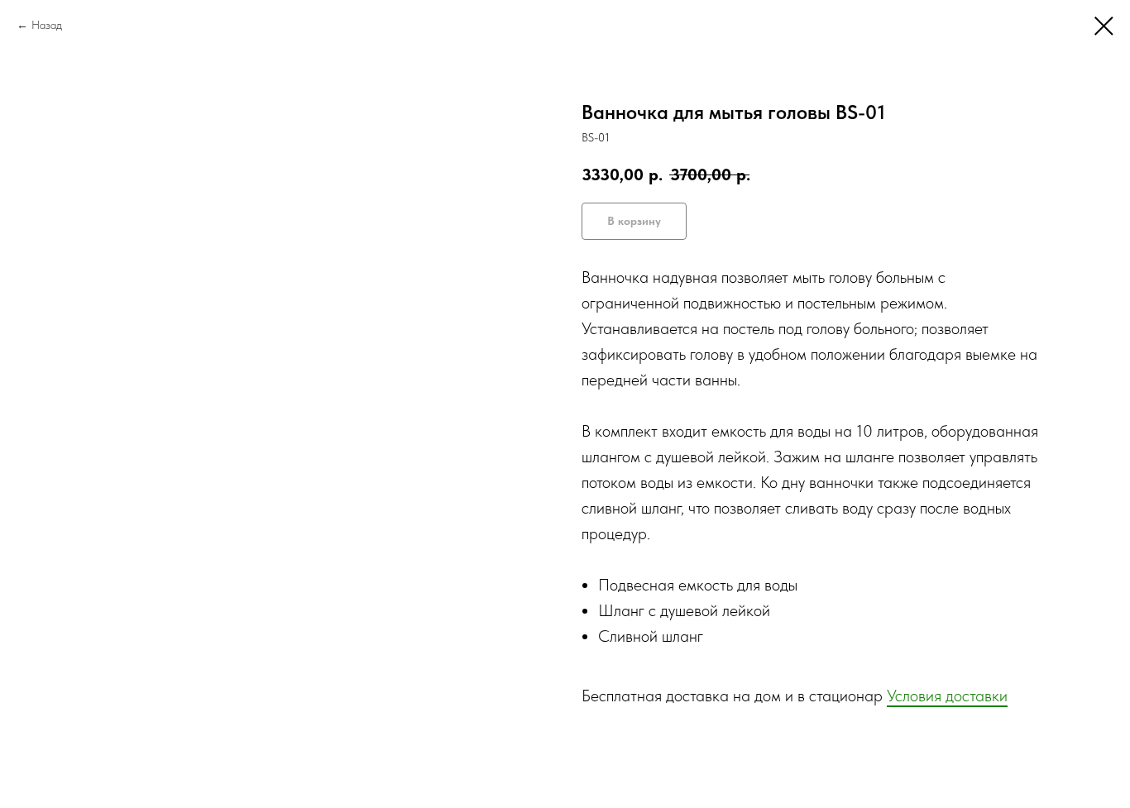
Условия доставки (947, 695)
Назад (46, 24)
